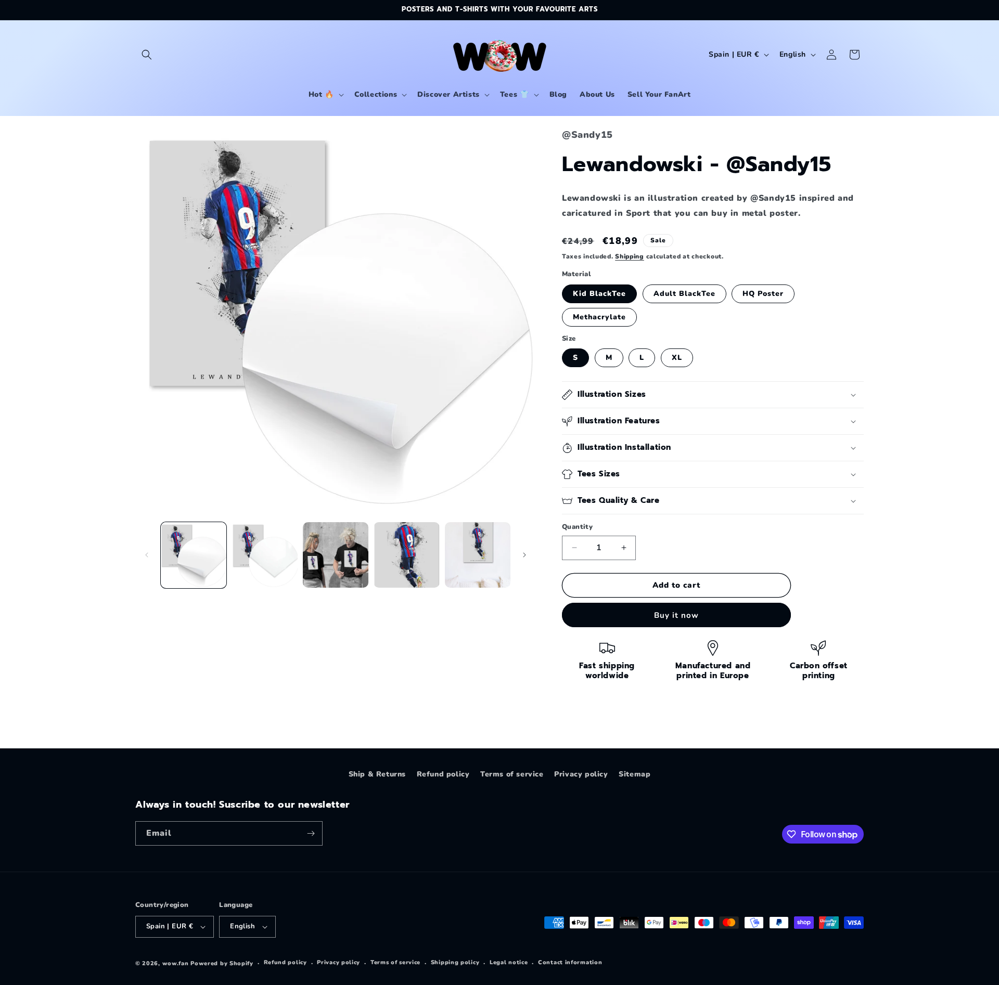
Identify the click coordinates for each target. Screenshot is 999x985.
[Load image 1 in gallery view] (193, 555)
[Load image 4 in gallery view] (406, 555)
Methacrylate (599, 317)
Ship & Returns (377, 774)
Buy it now (676, 615)
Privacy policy (581, 774)
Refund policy (443, 774)
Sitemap (634, 774)
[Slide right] (524, 554)
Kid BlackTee (599, 294)
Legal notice (509, 962)
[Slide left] (146, 554)
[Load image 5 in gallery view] (477, 555)
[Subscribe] (310, 833)
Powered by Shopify (221, 963)
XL (677, 357)
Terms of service (512, 774)
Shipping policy (455, 962)
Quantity (577, 527)
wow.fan (175, 963)
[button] (146, 54)
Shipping (629, 256)
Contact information (570, 962)
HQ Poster (763, 294)
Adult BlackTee (684, 294)
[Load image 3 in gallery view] (335, 555)
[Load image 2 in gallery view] (264, 555)
